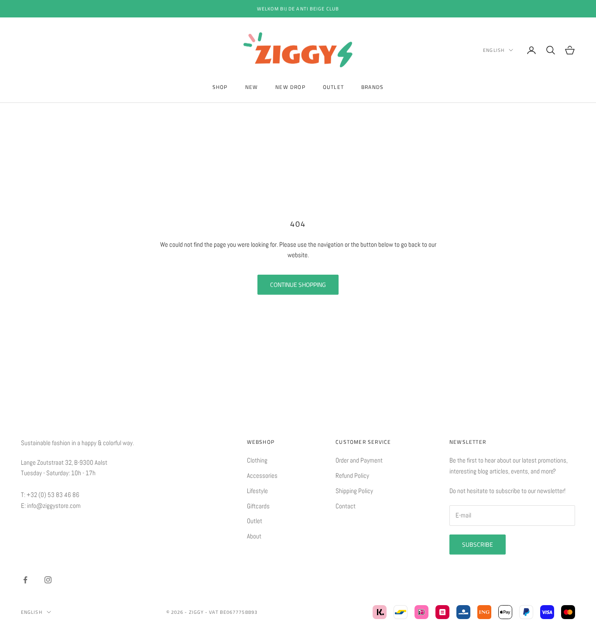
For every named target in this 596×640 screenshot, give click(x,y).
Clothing (257, 460)
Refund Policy (352, 475)
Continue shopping (298, 284)
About (254, 536)
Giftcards (258, 506)
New (251, 87)
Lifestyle (257, 491)
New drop (290, 87)
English (493, 50)
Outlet (333, 87)
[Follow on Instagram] (48, 579)
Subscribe (477, 544)
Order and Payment (359, 460)
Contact (346, 506)
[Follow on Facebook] (25, 579)
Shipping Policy (354, 491)
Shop (220, 87)
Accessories (262, 475)
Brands (372, 87)
